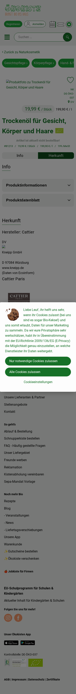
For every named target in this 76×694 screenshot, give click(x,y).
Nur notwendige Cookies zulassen (33, 361)
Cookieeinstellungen (38, 382)
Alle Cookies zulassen (24, 372)
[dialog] (38, 347)
